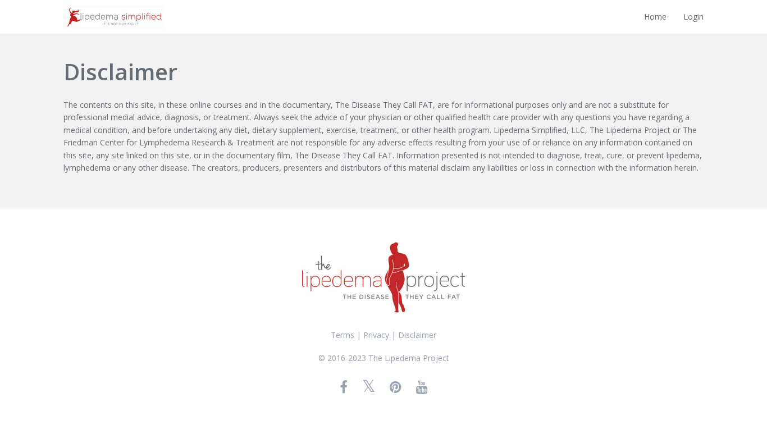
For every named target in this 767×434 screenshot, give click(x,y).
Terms (342, 335)
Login (693, 16)
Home (655, 16)
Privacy (376, 335)
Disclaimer (417, 335)
